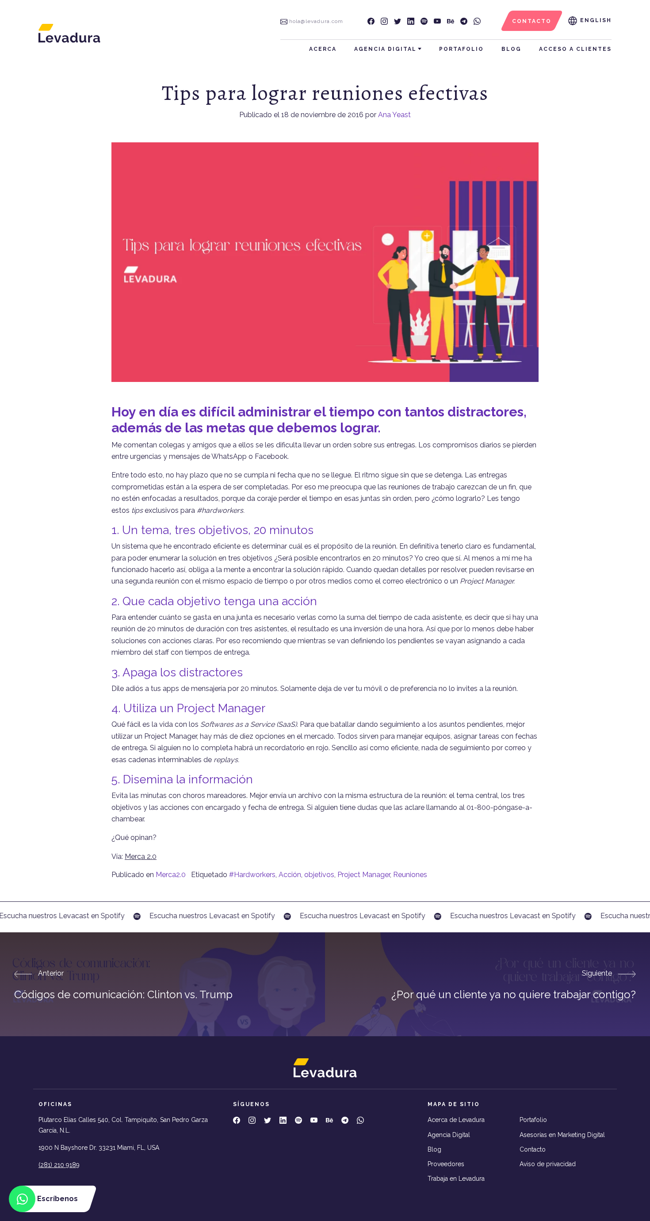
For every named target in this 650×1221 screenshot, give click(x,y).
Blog (511, 49)
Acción (290, 874)
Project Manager (363, 874)
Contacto (533, 1149)
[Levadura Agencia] (69, 33)
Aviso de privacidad (548, 1164)
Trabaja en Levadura (456, 1178)
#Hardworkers (252, 874)
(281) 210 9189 (59, 1164)
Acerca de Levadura (456, 1119)
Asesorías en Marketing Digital (562, 1134)
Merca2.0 (171, 874)
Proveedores (446, 1164)
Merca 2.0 (141, 856)
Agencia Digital (385, 49)
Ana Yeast (394, 115)
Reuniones (410, 874)
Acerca (322, 49)
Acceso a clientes (575, 49)
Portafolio (461, 49)
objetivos (319, 874)
